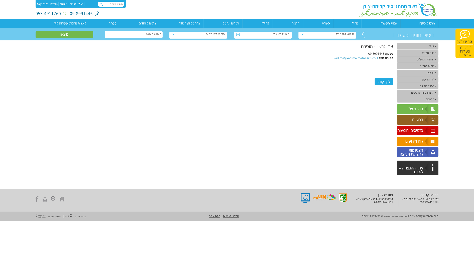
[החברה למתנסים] (324, 202)
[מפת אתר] (53, 199)
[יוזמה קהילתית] (464, 43)
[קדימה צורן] (343, 202)
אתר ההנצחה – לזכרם (411, 169)
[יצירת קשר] (45, 199)
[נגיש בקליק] (41, 216)
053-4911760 (48, 13)
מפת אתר (214, 216)
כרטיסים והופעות (410, 130)
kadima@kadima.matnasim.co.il (356, 58)
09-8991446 (81, 13)
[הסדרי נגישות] (305, 202)
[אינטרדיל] (68, 216)
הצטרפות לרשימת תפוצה (411, 152)
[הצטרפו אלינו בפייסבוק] (37, 199)
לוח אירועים (414, 141)
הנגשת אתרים (54, 216)
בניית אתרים (80, 216)
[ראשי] (62, 199)
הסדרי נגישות (231, 216)
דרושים (417, 119)
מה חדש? (415, 108)
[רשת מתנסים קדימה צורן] (398, 16)
